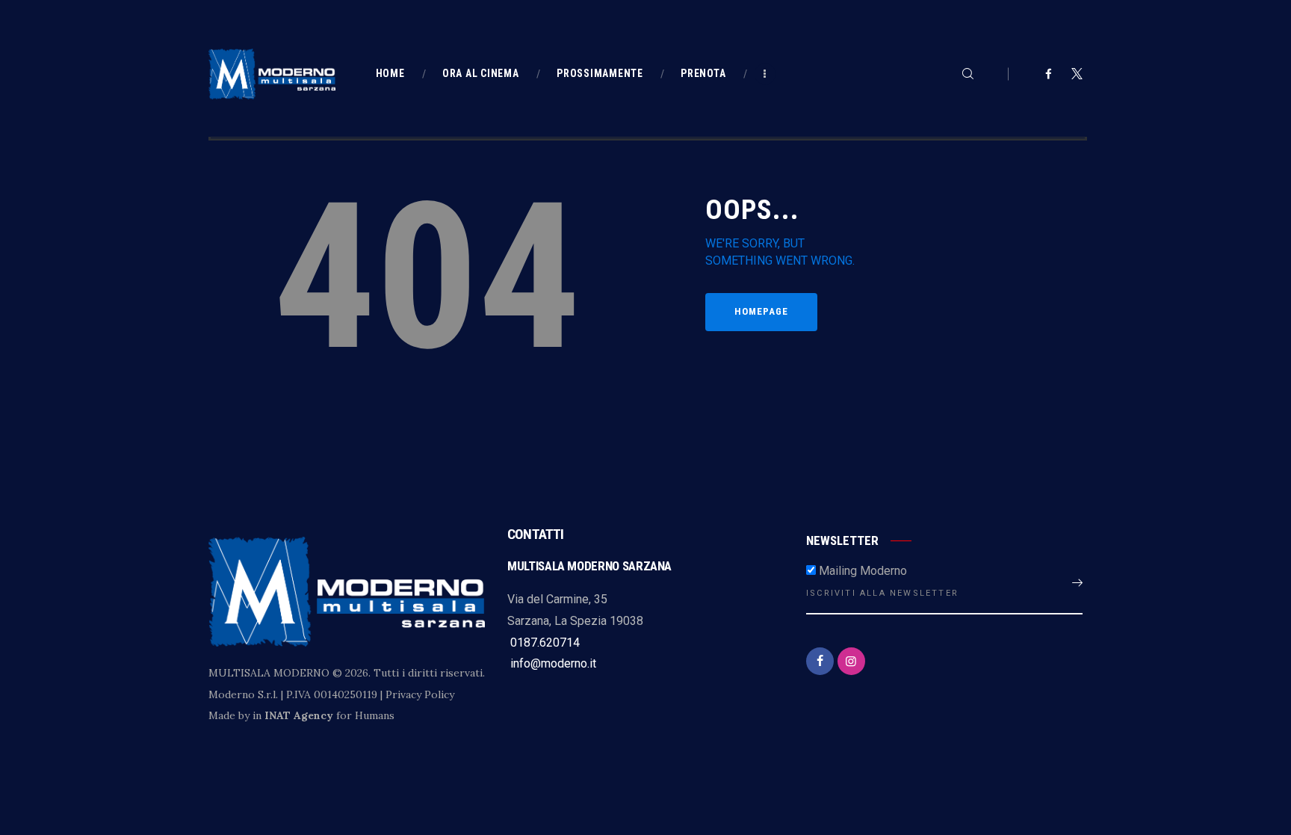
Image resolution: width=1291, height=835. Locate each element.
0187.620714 (543, 642)
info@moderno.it (551, 663)
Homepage (761, 311)
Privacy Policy (420, 694)
